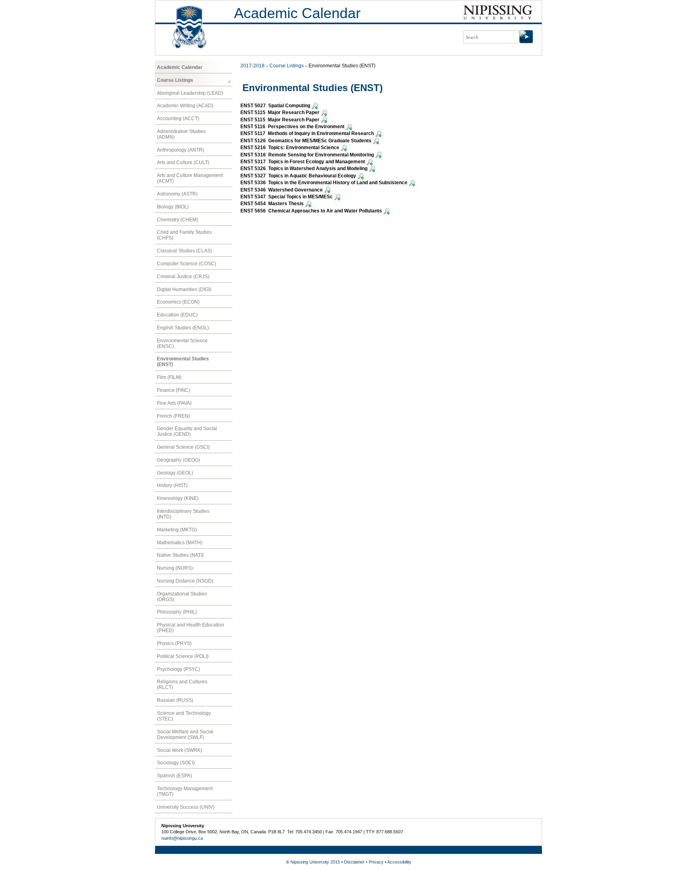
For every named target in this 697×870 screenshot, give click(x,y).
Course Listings (175, 80)
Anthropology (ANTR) (180, 150)
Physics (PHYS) (174, 643)
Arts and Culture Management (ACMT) (190, 178)
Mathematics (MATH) (179, 542)
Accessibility (399, 862)
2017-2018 (252, 66)
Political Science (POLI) (183, 656)
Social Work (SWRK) (179, 750)
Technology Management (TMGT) (185, 791)
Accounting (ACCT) (178, 118)
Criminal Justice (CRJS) (183, 276)
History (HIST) (172, 485)
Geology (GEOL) (175, 473)
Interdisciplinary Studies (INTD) (183, 514)
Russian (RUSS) (175, 700)
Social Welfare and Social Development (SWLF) (185, 734)
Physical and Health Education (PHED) (190, 627)
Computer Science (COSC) (186, 263)
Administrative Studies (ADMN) (181, 134)
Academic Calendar (297, 13)
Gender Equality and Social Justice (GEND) (187, 431)
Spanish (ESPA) (174, 775)
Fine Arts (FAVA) (174, 403)
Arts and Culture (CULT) (183, 162)
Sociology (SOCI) (176, 763)
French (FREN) (173, 416)
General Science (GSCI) (183, 447)
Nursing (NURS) (175, 568)
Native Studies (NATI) (180, 555)
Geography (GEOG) (178, 460)
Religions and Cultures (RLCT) (182, 684)
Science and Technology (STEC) (184, 716)
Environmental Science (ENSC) (182, 343)
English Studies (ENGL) (183, 328)
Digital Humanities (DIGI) (184, 289)
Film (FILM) (169, 377)
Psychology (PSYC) (178, 669)
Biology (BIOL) (173, 207)
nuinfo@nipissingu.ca (182, 838)
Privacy (376, 862)
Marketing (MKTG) (177, 530)
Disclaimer (354, 862)
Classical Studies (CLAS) (184, 251)
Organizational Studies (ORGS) (182, 596)
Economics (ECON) (178, 302)
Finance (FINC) (173, 390)
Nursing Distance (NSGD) (185, 581)
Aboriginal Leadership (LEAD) (190, 93)
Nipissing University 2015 (315, 862)
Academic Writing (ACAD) (185, 105)
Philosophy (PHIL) (177, 612)
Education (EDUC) (177, 315)
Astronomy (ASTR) (177, 194)
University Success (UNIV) (186, 807)
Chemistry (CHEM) (177, 220)
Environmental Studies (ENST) (183, 361)
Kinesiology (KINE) (177, 498)
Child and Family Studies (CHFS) (184, 235)
